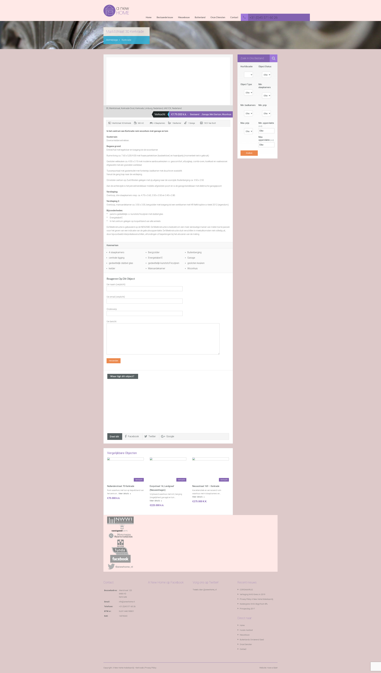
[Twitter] (120, 566)
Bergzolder (154, 252)
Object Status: (265, 66)
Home (149, 17)
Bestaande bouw (165, 17)
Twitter (152, 436)
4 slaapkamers (116, 252)
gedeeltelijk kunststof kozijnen (163, 263)
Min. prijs (263, 105)
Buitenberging (194, 252)
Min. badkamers (248, 105)
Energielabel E (155, 257)
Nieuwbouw (184, 17)
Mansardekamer (156, 268)
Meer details (124, 493)
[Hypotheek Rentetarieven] (120, 535)
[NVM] (120, 543)
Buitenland (200, 17)
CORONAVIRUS (246, 590)
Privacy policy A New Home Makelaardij (256, 599)
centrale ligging (116, 257)
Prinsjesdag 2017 (247, 609)
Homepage (112, 40)
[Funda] (120, 550)
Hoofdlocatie (247, 66)
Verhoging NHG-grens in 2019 (252, 594)
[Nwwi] (120, 520)
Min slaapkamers (265, 86)
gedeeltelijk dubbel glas (121, 263)
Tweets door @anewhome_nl (205, 590)
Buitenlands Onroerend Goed (252, 639)
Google (170, 436)
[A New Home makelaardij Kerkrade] (116, 13)
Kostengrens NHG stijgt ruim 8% (254, 604)
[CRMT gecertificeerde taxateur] (120, 527)
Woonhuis (192, 268)
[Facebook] (120, 558)
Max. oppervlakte (266, 138)
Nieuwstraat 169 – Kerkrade (205, 486)
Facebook (133, 436)
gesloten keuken (195, 263)
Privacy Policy (150, 668)
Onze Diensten (217, 17)
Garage (191, 257)
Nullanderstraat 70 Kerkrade (120, 486)
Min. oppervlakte (266, 124)
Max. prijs (245, 123)
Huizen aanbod (246, 630)
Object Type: (246, 84)
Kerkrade (126, 40)
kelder (112, 268)
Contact (234, 17)
